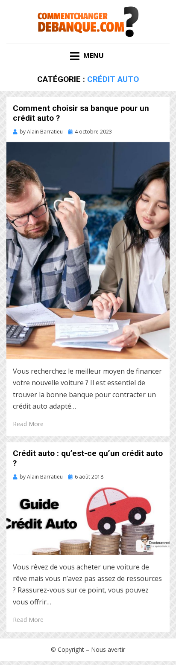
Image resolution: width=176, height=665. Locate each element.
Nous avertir (108, 649)
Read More (28, 424)
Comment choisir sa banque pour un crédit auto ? (81, 113)
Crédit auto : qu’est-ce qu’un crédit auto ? (88, 458)
